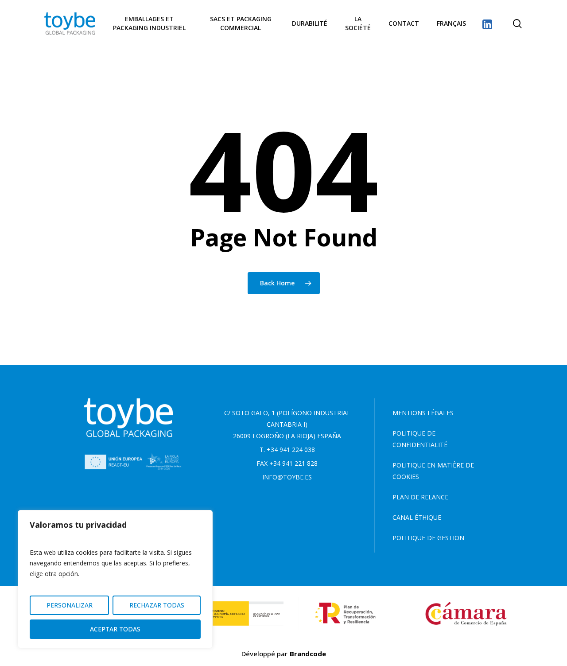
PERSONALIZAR (70, 605)
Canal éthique (416, 517)
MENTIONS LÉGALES (423, 413)
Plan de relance (420, 497)
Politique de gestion (428, 538)
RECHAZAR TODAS (156, 605)
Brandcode (308, 653)
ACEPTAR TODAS (115, 629)
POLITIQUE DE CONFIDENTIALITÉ (419, 439)
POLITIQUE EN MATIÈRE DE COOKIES (433, 471)
